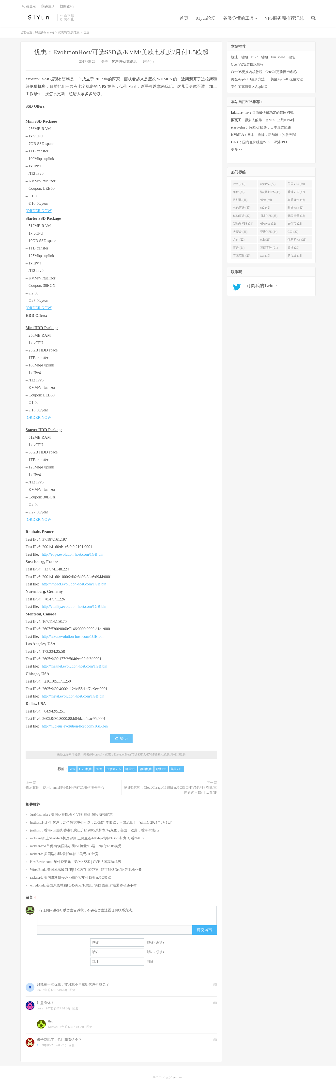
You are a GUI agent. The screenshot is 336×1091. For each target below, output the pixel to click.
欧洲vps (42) (295, 207)
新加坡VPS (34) (243, 223)
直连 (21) (238, 247)
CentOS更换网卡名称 (281, 72)
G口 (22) (293, 231)
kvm (72, 769)
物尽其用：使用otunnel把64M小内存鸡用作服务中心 (65, 787)
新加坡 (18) (295, 255)
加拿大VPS (114, 769)
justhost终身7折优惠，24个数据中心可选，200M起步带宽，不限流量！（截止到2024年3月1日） (102, 822)
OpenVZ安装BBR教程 (247, 64)
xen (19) (265, 255)
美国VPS (176, 769)
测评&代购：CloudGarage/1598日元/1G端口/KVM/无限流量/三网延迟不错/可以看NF (170, 790)
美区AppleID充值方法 (287, 79)
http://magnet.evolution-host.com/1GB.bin (74, 666)
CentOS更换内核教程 (246, 72)
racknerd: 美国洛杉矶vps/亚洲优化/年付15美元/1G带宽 (70, 877)
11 (38, 1045)
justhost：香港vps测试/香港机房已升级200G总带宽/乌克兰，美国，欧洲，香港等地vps (94, 830)
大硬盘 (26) (240, 231)
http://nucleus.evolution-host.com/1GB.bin (75, 726)
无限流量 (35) (296, 216)
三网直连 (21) (269, 247)
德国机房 (146, 769)
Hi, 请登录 (28, 6)
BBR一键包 (259, 57)
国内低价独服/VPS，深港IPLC (259, 142)
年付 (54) (238, 192)
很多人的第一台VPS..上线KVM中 (263, 120)
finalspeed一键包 (283, 57)
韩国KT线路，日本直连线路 (261, 127)
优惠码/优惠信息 (68, 32)
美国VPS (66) (296, 184)
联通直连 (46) (296, 200)
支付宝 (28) (295, 223)
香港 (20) (293, 247)
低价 (99, 769)
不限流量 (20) (241, 255)
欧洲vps (161, 769)
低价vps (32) (268, 223)
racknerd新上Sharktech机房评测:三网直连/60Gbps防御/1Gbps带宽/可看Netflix (87, 838)
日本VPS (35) (268, 216)
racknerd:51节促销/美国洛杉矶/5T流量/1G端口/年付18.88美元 (76, 846)
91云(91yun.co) (37, 17)
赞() (124, 738)
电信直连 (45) (241, 207)
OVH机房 (85, 769)
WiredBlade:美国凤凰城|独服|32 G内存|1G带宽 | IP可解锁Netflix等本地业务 (86, 870)
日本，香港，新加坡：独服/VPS (263, 135)
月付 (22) (238, 239)
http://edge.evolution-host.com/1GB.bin (72, 554)
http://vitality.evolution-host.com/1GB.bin (74, 606)
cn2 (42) (265, 207)
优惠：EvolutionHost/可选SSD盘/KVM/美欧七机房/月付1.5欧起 (121, 52)
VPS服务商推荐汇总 (284, 18)
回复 (72, 990)
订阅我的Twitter (260, 285)
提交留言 (204, 930)
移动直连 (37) (241, 216)
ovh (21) (265, 239)
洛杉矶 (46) (240, 200)
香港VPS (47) (296, 192)
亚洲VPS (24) (268, 231)
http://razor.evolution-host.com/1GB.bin (73, 636)
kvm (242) (239, 184)
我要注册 (48, 6)
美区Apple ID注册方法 (248, 79)
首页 (184, 18)
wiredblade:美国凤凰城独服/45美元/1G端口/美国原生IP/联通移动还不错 (83, 885)
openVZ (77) (267, 184)
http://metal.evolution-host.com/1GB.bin (73, 696)
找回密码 (67, 6)
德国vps (130, 769)
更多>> (236, 149)
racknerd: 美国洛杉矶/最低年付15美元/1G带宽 (64, 854)
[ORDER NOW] (39, 211)
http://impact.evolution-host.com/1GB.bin (74, 584)
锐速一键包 (239, 57)
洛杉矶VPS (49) (270, 192)
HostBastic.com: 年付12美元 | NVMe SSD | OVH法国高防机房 (75, 862)
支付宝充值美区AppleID (249, 86)
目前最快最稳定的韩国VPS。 (263, 113)
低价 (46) (266, 200)
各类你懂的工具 (238, 18)
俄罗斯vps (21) (297, 239)
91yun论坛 (206, 18)
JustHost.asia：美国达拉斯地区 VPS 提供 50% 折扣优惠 (71, 814)
